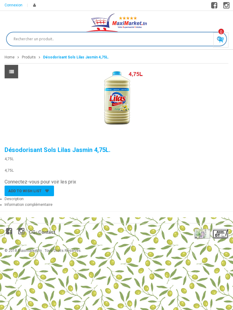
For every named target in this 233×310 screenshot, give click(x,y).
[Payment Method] (202, 234)
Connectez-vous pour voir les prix (40, 182)
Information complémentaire (28, 205)
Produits (29, 57)
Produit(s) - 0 (221, 32)
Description (14, 199)
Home (10, 57)
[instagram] (227, 7)
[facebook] (215, 7)
